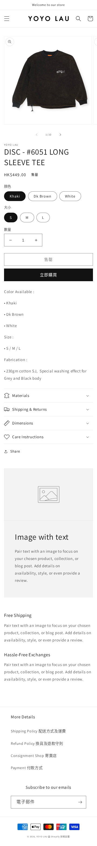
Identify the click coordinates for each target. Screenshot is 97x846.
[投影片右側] (60, 135)
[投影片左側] (37, 135)
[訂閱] (80, 802)
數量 (7, 229)
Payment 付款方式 (27, 767)
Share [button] (15, 451)
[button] (7, 19)
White (70, 196)
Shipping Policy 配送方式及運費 (38, 731)
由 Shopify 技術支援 (59, 836)
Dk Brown (42, 196)
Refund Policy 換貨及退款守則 (37, 743)
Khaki (15, 196)
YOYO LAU (41, 836)
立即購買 (48, 274)
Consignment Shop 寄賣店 (34, 755)
